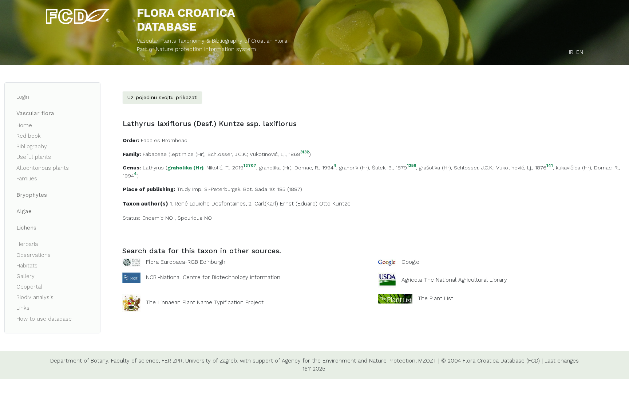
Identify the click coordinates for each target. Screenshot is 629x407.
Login (22, 97)
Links (22, 308)
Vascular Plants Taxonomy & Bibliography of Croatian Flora (212, 41)
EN (579, 52)
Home (24, 125)
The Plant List (435, 298)
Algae (24, 211)
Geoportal (29, 286)
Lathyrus (153, 168)
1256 (411, 166)
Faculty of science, (135, 360)
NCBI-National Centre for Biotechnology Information (213, 277)
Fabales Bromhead (164, 140)
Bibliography (31, 146)
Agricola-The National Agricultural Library (454, 280)
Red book (28, 136)
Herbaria (27, 244)
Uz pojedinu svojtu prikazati (162, 97)
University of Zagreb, (211, 360)
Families (26, 178)
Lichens (26, 227)
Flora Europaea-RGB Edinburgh (185, 262)
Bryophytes (31, 195)
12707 (250, 166)
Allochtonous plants (42, 168)
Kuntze (341, 203)
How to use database (44, 319)
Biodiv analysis (35, 297)
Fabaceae (155, 154)
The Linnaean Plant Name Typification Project (205, 302)
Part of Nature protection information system (196, 49)
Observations (33, 255)
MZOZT (427, 360)
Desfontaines (228, 203)
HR (569, 52)
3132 (304, 152)
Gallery (25, 276)
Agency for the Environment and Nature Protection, (349, 360)
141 (549, 166)
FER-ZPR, (172, 360)
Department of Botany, (79, 360)
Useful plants (33, 157)
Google (410, 262)
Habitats (26, 265)
